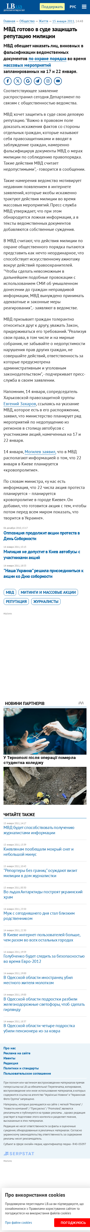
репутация (16, 601)
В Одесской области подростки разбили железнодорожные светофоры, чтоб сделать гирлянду (43, 1004)
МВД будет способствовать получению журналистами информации (38, 830)
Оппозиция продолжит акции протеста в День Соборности (41, 535)
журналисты (45, 601)
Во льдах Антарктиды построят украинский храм (42, 894)
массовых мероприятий (27, 65)
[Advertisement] (45, 650)
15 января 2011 (63, 21)
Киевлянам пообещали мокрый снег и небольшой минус (38, 851)
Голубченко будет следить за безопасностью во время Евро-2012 (44, 958)
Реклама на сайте (16, 1053)
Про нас (9, 1048)
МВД (10, 592)
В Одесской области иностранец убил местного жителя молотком (38, 980)
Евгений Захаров (19, 404)
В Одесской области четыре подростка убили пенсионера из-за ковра (39, 1028)
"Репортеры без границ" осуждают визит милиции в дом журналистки (40, 873)
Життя (43, 21)
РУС (73, 6)
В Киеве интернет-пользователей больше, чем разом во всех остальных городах (41, 937)
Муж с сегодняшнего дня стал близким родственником (38, 915)
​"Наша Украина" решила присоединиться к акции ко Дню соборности (43, 573)
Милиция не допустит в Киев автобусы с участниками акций (41, 554)
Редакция (10, 1063)
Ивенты (9, 1058)
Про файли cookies (18, 1222)
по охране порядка (47, 58)
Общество (27, 21)
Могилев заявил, (40, 451)
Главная (9, 21)
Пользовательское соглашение (27, 1073)
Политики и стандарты (21, 1068)
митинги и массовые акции (48, 592)
